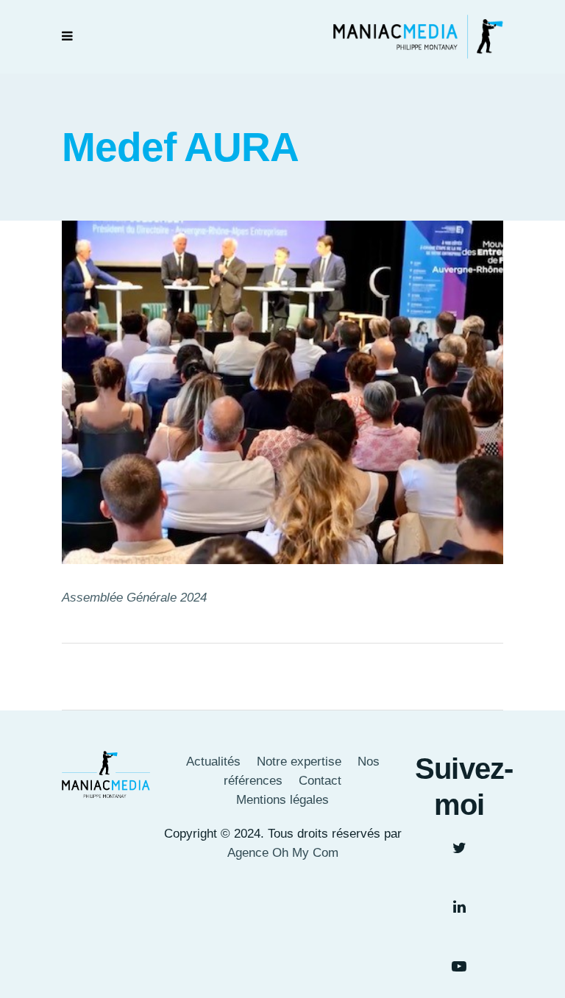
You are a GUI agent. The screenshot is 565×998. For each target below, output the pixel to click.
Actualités (213, 762)
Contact (320, 781)
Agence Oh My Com (282, 853)
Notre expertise (299, 762)
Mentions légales (282, 800)
